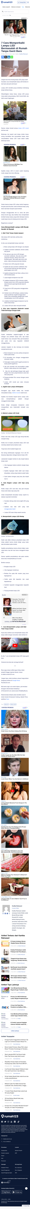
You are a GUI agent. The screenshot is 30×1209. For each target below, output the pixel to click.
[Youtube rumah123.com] (11, 1122)
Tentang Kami (4, 1150)
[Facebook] (2, 57)
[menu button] (28, 2)
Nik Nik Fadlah (16, 1095)
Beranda (4, 15)
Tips (23, 7)
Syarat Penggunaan (5, 1170)
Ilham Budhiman (21, 992)
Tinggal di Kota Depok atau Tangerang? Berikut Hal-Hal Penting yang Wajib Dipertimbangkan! (19, 959)
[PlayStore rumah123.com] (17, 1192)
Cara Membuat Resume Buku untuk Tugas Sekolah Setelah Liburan (19, 1015)
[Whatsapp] (11, 57)
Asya (7, 699)
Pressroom (3, 1160)
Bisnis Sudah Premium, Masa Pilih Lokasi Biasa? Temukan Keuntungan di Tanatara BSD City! (16, 1048)
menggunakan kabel (9, 509)
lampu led (6, 704)
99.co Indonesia (18, 1167)
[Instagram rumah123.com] (8, 1122)
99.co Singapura (18, 1170)
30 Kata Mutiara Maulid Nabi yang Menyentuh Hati (14, 1099)
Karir (2, 1158)
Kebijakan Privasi (5, 1167)
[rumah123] (10, 1116)
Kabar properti (6, 7)
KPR (16, 1153)
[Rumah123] (6, 2)
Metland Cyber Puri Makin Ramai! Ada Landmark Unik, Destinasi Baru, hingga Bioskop (15, 1085)
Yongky (19, 1018)
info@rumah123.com (7, 1139)
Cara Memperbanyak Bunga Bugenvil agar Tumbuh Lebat (19, 989)
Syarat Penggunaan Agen (6, 1172)
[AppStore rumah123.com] (6, 1192)
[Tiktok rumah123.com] (18, 1121)
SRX (16, 1172)
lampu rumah (13, 704)
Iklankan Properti (18, 1150)
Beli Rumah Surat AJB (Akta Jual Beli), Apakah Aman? (19, 968)
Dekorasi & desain (16, 7)
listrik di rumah (16, 392)
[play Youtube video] (15, 645)
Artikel (7, 15)
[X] (5, 57)
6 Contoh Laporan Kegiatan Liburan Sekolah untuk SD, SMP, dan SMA (19, 1023)
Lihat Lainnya (15, 1030)
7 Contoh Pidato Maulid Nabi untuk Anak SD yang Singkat (16, 1092)
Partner (2, 1155)
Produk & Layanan (5, 1153)
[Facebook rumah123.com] (2, 1122)
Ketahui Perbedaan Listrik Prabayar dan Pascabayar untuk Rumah (18, 951)
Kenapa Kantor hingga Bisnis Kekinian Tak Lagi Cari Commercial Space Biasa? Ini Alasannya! (16, 1041)
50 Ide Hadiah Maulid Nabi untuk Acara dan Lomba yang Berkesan (17, 1077)
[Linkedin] (8, 57)
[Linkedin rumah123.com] (15, 1121)
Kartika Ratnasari (23, 54)
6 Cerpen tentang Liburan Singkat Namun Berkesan (18, 942)
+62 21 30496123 (7, 1141)
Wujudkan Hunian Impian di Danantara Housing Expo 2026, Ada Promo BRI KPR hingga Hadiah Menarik (16, 1063)
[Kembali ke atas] (26, 1188)
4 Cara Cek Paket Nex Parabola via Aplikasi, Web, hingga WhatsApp (18, 1006)
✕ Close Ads (25, 1205)
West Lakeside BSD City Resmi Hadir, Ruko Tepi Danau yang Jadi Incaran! (15, 1055)
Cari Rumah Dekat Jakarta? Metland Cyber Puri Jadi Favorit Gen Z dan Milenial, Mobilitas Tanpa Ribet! (16, 1070)
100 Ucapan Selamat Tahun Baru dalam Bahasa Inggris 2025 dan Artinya (19, 977)
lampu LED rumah (23, 128)
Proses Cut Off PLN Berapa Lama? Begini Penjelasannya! (19, 997)
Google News (16, 680)
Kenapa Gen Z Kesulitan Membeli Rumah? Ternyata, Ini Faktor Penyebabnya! (16, 1106)
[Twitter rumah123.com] (5, 1122)
